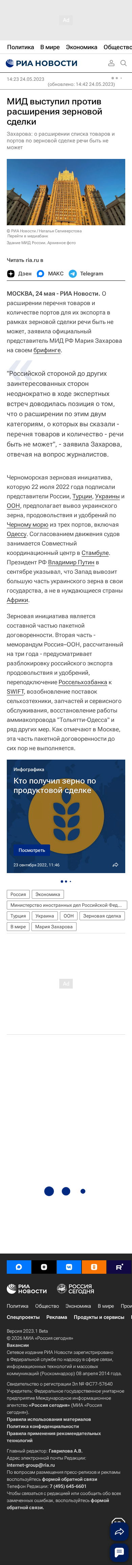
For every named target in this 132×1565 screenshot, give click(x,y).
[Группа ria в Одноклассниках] (94, 1267)
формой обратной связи (69, 1479)
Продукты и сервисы (99, 1317)
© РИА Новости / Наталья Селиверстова (44, 231)
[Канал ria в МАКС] (19, 1267)
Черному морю (27, 524)
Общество (47, 1306)
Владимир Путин (71, 562)
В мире (18, 926)
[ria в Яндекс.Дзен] (44, 1267)
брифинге (47, 350)
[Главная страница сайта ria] (40, 63)
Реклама (56, 1317)
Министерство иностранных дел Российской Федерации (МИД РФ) (68, 905)
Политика (17, 1306)
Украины (107, 496)
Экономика (48, 894)
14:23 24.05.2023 (25, 79)
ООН (13, 505)
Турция (18, 916)
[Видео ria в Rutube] (119, 1267)
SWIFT (15, 691)
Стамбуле (95, 552)
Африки (17, 599)
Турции (82, 496)
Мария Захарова (54, 926)
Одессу (16, 533)
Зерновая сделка (102, 916)
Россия (18, 894)
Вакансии (18, 1345)
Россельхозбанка (83, 682)
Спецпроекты (23, 1317)
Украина (45, 916)
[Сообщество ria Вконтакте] (69, 1267)
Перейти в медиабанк (27, 236)
